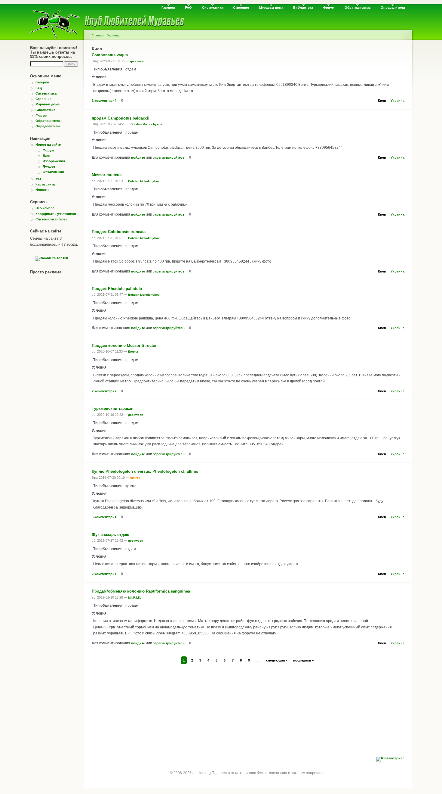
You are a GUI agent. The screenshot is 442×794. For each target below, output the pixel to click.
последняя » (303, 660)
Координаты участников (55, 214)
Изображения (54, 161)
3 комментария (104, 517)
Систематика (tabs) (51, 219)
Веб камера (44, 208)
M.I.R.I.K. (134, 597)
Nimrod (135, 477)
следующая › (276, 660)
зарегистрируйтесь (169, 157)
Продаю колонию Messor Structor (124, 345)
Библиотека (303, 7)
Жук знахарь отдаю (110, 534)
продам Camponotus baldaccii (120, 118)
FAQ (188, 7)
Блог (47, 155)
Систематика (212, 7)
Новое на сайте (48, 144)
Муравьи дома (271, 7)
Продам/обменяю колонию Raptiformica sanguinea (141, 591)
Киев (382, 100)
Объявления (53, 172)
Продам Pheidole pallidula (117, 288)
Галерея (168, 7)
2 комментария (104, 391)
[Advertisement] (248, 711)
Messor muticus (106, 175)
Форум (328, 7)
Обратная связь (358, 7)
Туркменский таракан (113, 408)
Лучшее (49, 166)
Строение (241, 7)
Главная (98, 35)
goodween (137, 61)
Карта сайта (45, 184)
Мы (38, 179)
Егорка (133, 351)
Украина (113, 35)
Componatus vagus (110, 55)
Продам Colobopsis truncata (119, 231)
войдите (138, 157)
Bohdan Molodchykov (146, 124)
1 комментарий (104, 100)
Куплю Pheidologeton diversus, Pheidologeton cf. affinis (145, 471)
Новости (42, 189)
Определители (393, 7)
